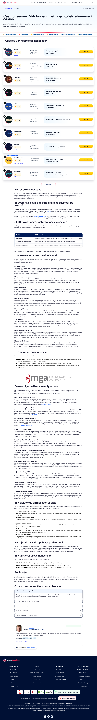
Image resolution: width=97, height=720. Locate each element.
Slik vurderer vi (83, 672)
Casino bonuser (14, 676)
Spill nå (86, 51)
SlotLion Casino (17, 176)
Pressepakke (83, 686)
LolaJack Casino (17, 68)
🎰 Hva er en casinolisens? (9, 34)
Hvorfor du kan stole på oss (37, 672)
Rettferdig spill (60, 672)
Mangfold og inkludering (83, 676)
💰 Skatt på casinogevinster (37, 34)
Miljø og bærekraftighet (83, 683)
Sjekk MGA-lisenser (46, 404)
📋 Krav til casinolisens (52, 34)
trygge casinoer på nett (39, 216)
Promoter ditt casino (60, 676)
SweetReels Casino (18, 163)
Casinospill (51, 2)
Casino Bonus (41, 2)
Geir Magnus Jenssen (31, 647)
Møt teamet (37, 669)
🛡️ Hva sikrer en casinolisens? (68, 34)
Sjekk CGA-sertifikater (38, 415)
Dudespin (16, 55)
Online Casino (13, 666)
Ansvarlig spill (60, 669)
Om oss (37, 666)
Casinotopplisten (8, 8)
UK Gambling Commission (25, 425)
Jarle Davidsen (27, 627)
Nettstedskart (37, 683)
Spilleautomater (13, 686)
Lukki (15, 109)
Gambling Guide (62, 2)
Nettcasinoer (13, 669)
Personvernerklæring (60, 679)
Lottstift (49, 211)
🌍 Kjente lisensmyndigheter (85, 34)
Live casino (14, 683)
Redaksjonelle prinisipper (83, 669)
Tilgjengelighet (83, 679)
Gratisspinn (14, 679)
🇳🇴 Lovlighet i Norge (23, 34)
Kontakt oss (37, 679)
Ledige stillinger (37, 676)
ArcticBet (16, 149)
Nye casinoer (13, 672)
